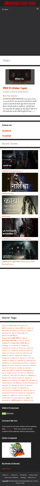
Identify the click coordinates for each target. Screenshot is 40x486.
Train (20, 395)
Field (11, 355)
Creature (6, 350)
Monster (6, 378)
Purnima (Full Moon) (29, 383)
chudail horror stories (10, 348)
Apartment (6, 330)
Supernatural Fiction (9, 393)
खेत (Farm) (28, 400)
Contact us (10, 429)
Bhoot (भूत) (22, 333)
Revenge (15, 385)
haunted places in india (20, 363)
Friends (5, 360)
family (5, 355)
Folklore (18, 355)
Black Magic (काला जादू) (10, 340)
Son (32, 390)
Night (24, 380)
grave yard (31, 360)
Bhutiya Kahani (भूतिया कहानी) (12, 338)
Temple (5, 395)
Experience (27, 353)
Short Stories (7, 390)
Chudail (25, 345)
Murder (28, 378)
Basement (6, 333)
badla (30, 330)
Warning (23, 477)
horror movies (16, 365)
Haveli (33, 363)
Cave (27, 340)
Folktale (26, 355)
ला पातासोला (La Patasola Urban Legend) (16, 239)
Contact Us (14, 475)
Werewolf (6, 400)
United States (7, 398)
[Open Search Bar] (37, 8)
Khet (23, 373)
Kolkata (30, 373)
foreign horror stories (18, 358)
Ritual (23, 385)
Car (21, 340)
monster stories (17, 378)
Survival (21, 393)
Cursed (21, 350)
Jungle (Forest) (13, 373)
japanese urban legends (25, 370)
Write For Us (32, 477)
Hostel (26, 365)
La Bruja (6, 375)
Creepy (14, 350)
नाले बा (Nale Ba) (7, 193)
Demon (5, 353)
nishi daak (33, 380)
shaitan (15, 388)
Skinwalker (18, 390)
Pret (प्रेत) (17, 383)
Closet (30, 348)
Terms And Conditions (11, 477)
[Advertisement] (20, 33)
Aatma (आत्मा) (21, 328)
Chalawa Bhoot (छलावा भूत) (19, 343)
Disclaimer (23, 475)
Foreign (5, 358)
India (28, 368)
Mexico (23, 375)
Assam (15, 330)
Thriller (13, 395)
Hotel (33, 365)
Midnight (32, 375)
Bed (14, 333)
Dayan (29, 350)
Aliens (30, 328)
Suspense (30, 393)
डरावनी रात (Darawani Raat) (11, 171)
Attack (23, 330)
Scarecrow (6, 388)
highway (5, 365)
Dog (12, 353)
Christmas (15, 345)
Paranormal (7, 383)
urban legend (19, 398)
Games (13, 360)
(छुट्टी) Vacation (8, 328)
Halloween (6, 363)
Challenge (6, 345)
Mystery (16, 380)
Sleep (26, 390)
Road (29, 385)
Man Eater (15, 375)
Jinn (4, 373)
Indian (5, 370)
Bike (25, 338)
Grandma (21, 360)
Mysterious (6, 380)
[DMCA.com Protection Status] (8, 414)
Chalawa (6, 343)
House (5, 368)
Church (22, 348)
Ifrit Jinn (12, 368)
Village (29, 398)
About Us (5, 475)
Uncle (27, 395)
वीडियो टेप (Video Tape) (15, 88)
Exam (19, 353)
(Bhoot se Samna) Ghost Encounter (14, 325)
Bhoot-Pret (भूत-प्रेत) (9, 335)
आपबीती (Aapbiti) (17, 400)
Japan (13, 370)
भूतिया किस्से (6, 469)
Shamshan (24, 388)
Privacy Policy (33, 475)
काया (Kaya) (6, 216)
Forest (30, 358)
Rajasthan (6, 385)
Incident (21, 368)
